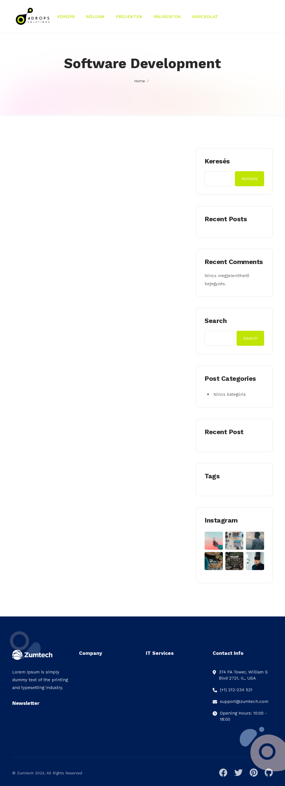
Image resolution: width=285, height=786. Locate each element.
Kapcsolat (205, 16)
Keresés (217, 161)
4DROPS (66, 16)
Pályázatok (167, 16)
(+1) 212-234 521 (236, 689)
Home (139, 81)
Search (216, 321)
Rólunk (95, 16)
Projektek (129, 16)
